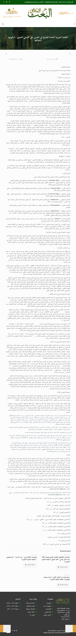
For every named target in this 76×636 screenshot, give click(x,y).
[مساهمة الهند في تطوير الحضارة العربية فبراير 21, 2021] (74, 628)
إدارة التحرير (47, 612)
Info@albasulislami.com (33, 2)
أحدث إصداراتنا (30, 603)
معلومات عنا (47, 606)
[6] (28, 162)
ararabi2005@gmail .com (57, 495)
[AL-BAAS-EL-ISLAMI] (38, 13)
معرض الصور (47, 615)
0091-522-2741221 (64, 2)
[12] (46, 229)
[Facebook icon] (9, 2)
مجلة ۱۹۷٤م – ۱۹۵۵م (12, 603)
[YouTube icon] (4, 2)
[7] (67, 170)
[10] (47, 196)
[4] (64, 145)
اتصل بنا (32, 615)
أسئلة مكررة (31, 612)
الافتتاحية (48, 609)
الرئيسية (49, 603)
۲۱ (14, 609)
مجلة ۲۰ (15, 609)
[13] (27, 266)
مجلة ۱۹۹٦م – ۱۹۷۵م (12, 606)
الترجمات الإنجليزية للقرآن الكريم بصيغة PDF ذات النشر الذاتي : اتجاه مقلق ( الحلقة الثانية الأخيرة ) (56, 560)
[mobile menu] (74, 24)
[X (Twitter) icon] (6, 2)
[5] (65, 153)
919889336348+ (50, 2)
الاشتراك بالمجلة (30, 609)
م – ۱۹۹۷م (10, 609)
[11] (49, 202)
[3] (41, 134)
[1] (15, 109)
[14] (21, 331)
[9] (55, 191)
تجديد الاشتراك (30, 606)
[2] (48, 118)
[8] (50, 185)
